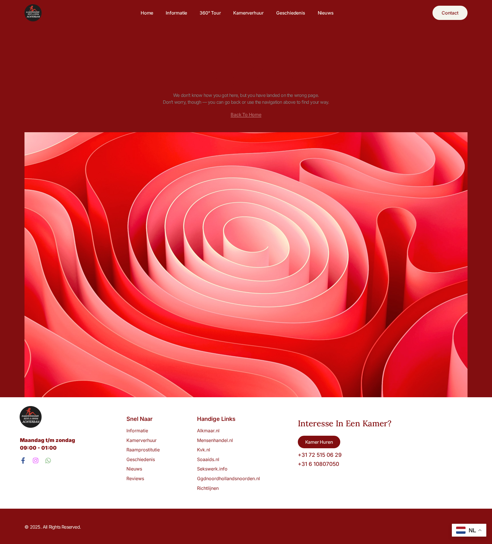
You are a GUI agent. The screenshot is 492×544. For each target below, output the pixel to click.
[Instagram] (35, 460)
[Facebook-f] (23, 460)
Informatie (176, 13)
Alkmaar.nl (208, 430)
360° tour (210, 13)
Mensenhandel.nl (215, 440)
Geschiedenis (290, 13)
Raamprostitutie (143, 450)
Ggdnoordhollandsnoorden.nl (228, 478)
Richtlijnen (208, 488)
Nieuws (326, 13)
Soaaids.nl (208, 459)
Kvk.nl (203, 450)
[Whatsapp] (48, 460)
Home (147, 13)
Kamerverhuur (248, 13)
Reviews (135, 478)
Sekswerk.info (213, 469)
